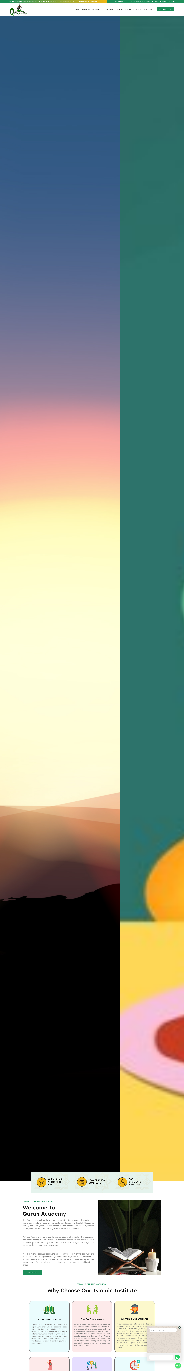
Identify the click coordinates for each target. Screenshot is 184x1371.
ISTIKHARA (109, 9)
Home (77, 9)
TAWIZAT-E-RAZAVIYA (124, 9)
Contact (148, 9)
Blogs (138, 9)
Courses (96, 9)
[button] (179, 1327)
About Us (86, 9)
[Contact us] (178, 1365)
